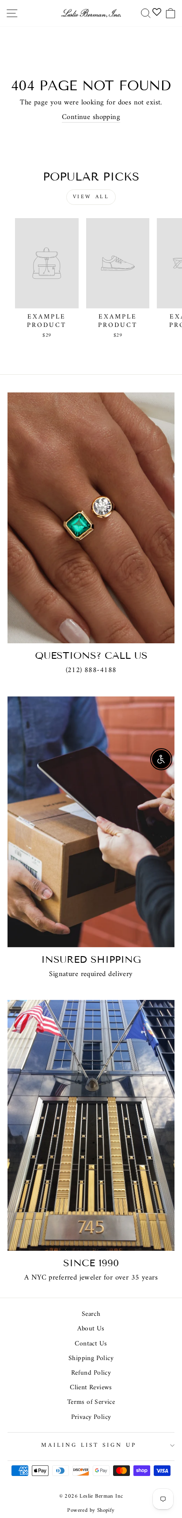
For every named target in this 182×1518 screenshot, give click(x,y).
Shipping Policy (91, 1358)
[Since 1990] (91, 1125)
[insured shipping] (91, 821)
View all (91, 197)
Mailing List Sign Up (88, 1445)
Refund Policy (91, 1373)
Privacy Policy (91, 1417)
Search (91, 1314)
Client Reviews (91, 1388)
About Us (90, 1329)
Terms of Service (91, 1402)
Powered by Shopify (90, 1510)
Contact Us (91, 1344)
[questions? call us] (91, 517)
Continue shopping (91, 117)
